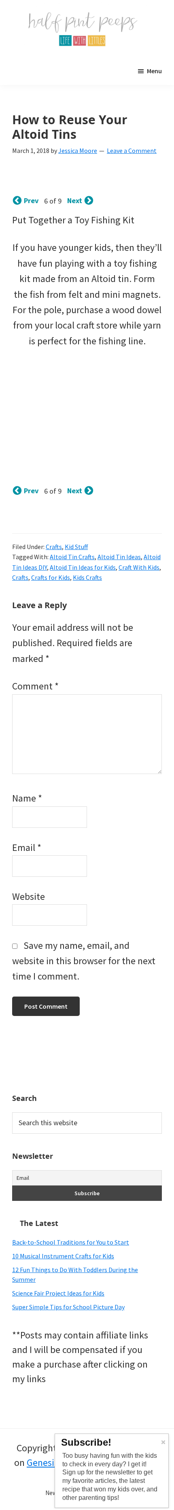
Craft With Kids (139, 567)
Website (28, 896)
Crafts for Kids (50, 577)
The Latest (39, 1223)
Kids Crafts (87, 577)
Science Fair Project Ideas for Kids (58, 1293)
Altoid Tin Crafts (72, 557)
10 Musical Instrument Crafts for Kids (63, 1256)
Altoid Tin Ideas (119, 557)
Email (26, 847)
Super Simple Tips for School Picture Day (68, 1307)
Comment (35, 686)
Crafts (54, 547)
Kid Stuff (76, 547)
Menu (154, 71)
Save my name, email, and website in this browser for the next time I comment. (83, 961)
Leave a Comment (132, 150)
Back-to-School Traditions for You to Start (70, 1242)
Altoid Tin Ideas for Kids (83, 567)
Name (27, 798)
